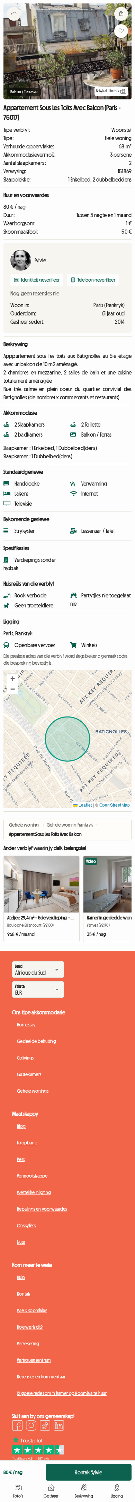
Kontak (23, 1293)
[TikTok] (45, 1426)
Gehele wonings (32, 1091)
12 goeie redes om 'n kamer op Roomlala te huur (62, 1393)
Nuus (21, 1242)
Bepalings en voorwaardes (42, 1209)
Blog (21, 1126)
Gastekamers (29, 1074)
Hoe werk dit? (30, 1327)
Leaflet (85, 805)
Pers (21, 1159)
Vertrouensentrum (34, 1360)
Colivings (25, 1057)
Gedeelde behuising (36, 1041)
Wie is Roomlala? (32, 1310)
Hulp (21, 1277)
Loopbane (27, 1142)
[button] (12, 679)
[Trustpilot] (38, 1458)
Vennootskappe (32, 1175)
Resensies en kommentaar (41, 1376)
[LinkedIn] (59, 1426)
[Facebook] (17, 1426)
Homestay (26, 1024)
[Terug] (14, 22)
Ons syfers (26, 1225)
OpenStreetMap (114, 805)
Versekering (28, 1343)
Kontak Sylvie (88, 1472)
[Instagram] (31, 1426)
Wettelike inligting (34, 1192)
